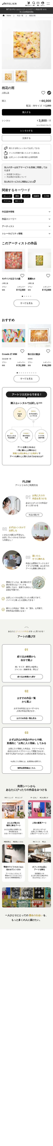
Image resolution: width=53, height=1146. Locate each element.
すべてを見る (26, 303)
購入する (26, 112)
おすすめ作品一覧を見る (26, 718)
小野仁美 (5, 93)
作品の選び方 (34, 515)
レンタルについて (44, 125)
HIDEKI (30, 359)
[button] (26, 212)
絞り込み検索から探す (26, 677)
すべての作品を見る (26, 12)
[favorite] (43, 93)
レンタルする (26, 130)
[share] (49, 93)
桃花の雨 (32, 16)
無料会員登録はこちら (26, 768)
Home (9, 16)
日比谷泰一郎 (6, 359)
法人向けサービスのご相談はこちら (18, 181)
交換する (26, 138)
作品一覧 (20, 16)
